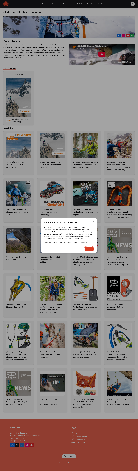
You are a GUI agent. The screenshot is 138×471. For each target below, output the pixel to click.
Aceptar (89, 249)
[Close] (94, 221)
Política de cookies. (80, 242)
